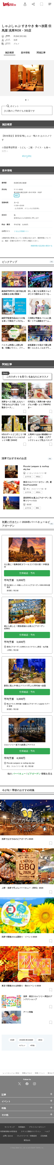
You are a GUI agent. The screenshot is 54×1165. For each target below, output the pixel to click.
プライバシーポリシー (37, 1127)
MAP (16, 195)
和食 (33, 1045)
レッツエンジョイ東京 (11, 1073)
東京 (40, 1040)
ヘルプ (47, 1131)
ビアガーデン (34, 773)
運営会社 (27, 1140)
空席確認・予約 (27, 573)
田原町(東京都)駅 (26, 1040)
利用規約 (21, 1127)
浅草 (12, 1040)
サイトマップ (10, 1127)
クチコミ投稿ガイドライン (31, 1131)
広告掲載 (44, 1135)
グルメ (22, 1045)
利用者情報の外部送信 (8, 1131)
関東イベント (40, 1073)
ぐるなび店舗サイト (21, 231)
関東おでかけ (27, 1073)
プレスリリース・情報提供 (27, 1135)
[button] (25, 99)
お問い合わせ (8, 1135)
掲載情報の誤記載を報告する (41, 245)
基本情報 (7, 170)
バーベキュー (19, 773)
